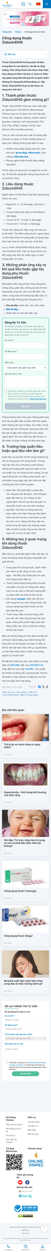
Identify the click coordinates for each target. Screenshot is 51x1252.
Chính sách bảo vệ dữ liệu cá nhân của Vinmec (25, 1227)
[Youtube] (20, 1182)
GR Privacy (25, 1230)
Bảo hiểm (32, 1130)
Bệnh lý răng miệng (29, 695)
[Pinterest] (47, 686)
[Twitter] (43, 686)
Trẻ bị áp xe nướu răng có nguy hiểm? (22, 746)
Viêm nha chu (8, 692)
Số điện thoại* (11, 1025)
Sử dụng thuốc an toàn (35, 32)
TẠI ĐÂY (29, 669)
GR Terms (25, 1233)
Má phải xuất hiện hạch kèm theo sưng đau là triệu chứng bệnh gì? (23, 982)
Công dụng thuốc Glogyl (18, 936)
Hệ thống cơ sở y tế (13, 1130)
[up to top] (44, 1228)
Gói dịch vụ (33, 1126)
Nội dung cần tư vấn (13, 374)
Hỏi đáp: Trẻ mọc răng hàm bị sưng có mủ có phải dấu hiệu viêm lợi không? (24, 843)
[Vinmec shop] (36, 1159)
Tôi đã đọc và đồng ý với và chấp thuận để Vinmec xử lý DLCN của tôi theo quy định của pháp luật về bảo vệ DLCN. (27, 1066)
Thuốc (18, 32)
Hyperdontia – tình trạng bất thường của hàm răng (25, 794)
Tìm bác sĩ (10, 1135)
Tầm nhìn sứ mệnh (14, 1124)
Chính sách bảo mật (38, 399)
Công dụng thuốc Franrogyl (20, 891)
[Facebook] (39, 686)
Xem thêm (8, 755)
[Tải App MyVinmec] (14, 1162)
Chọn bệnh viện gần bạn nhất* (19, 1034)
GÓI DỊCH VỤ (36, 665)
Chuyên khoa (34, 1122)
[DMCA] (25, 1216)
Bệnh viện (9, 363)
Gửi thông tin (25, 1074)
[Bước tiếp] (25, 1196)
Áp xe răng (21, 692)
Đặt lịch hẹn (33, 1134)
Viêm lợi (32, 692)
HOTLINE (15, 665)
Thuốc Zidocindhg (10, 695)
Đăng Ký (25, 406)
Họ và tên (9, 340)
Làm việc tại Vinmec (11, 1140)
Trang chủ (6, 32)
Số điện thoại (11, 351)
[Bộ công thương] (25, 1208)
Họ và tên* (9, 1016)
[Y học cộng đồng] (25, 1191)
